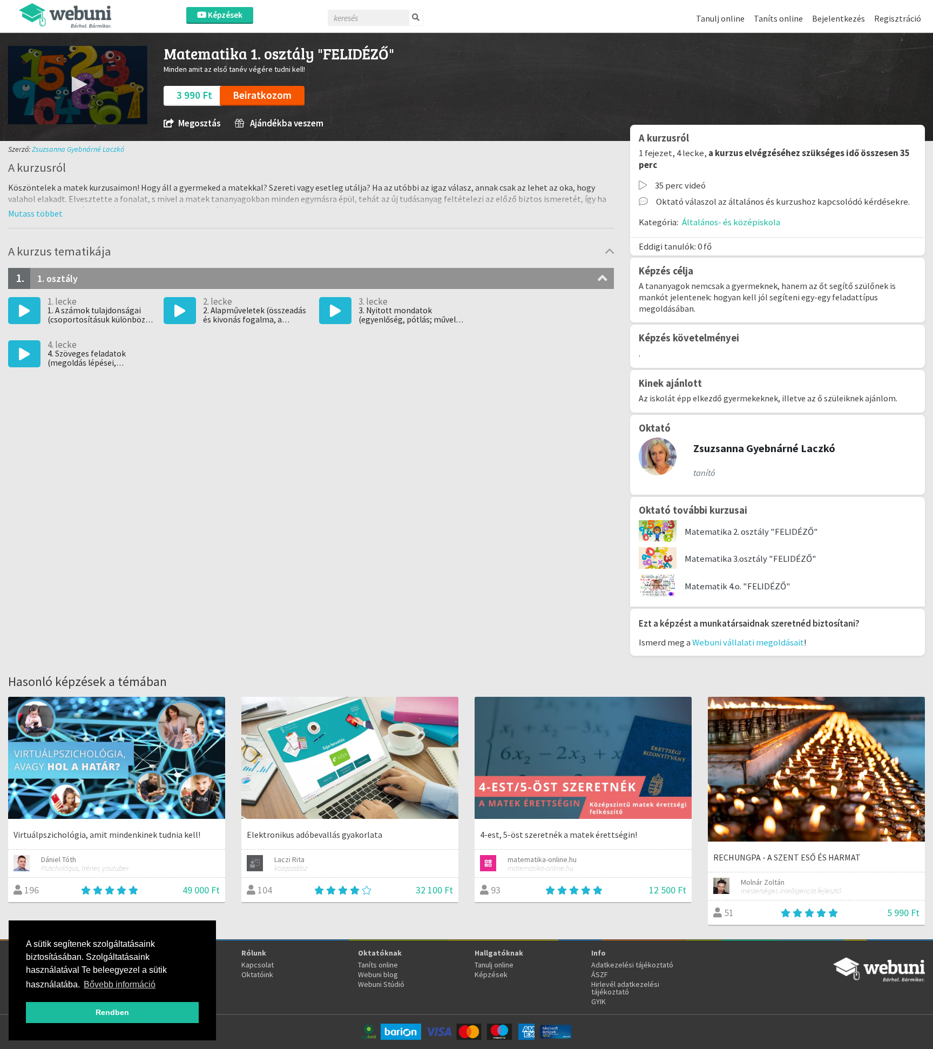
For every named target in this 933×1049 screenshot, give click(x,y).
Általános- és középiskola (731, 222)
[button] (78, 84)
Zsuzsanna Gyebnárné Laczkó (78, 149)
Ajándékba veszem (285, 123)
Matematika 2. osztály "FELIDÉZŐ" (751, 531)
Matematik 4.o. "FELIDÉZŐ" (737, 586)
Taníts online (778, 18)
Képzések (224, 15)
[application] (77, 85)
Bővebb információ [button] (120, 984)
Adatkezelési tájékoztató (632, 965)
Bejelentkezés (838, 18)
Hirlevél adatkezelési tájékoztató (625, 988)
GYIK (598, 1001)
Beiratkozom (262, 95)
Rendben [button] (112, 1012)
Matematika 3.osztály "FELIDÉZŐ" (750, 558)
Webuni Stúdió (381, 984)
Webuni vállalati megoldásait (748, 642)
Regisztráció (897, 18)
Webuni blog (378, 974)
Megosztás (199, 123)
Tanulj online (720, 18)
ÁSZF (599, 974)
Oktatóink (257, 974)
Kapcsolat (257, 965)
